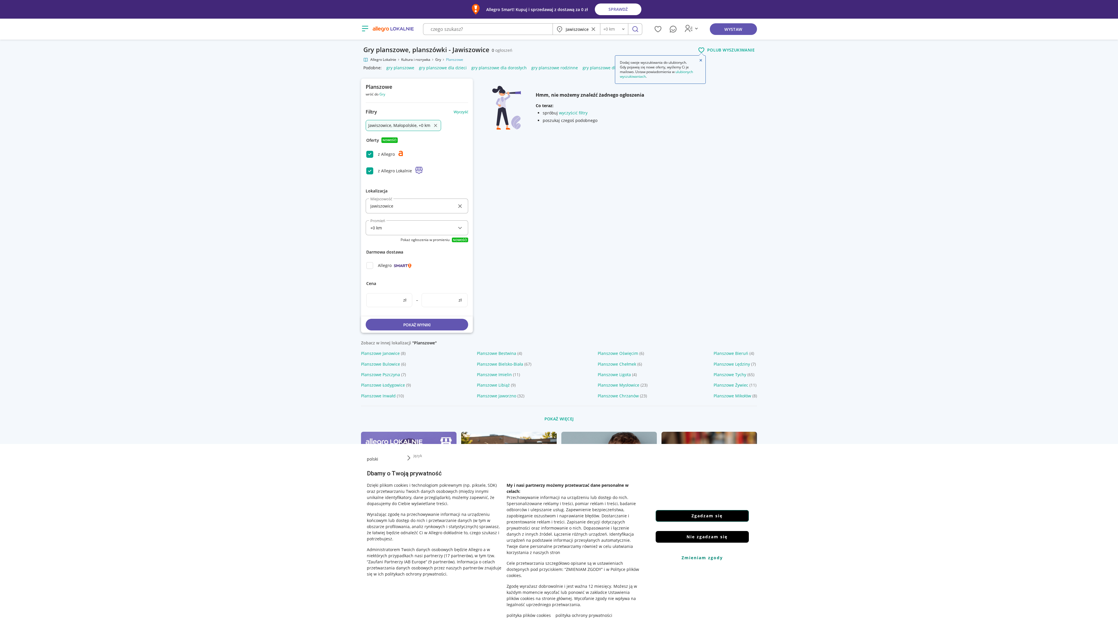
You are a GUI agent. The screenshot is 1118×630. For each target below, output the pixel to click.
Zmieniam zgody (702, 557)
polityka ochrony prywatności (584, 615)
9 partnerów (441, 561)
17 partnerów (458, 555)
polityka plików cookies (529, 615)
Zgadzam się (707, 515)
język (417, 455)
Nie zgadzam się (707, 536)
